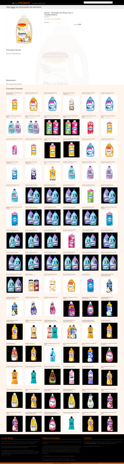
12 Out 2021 (88, 253)
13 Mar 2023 (12, 299)
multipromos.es (109, 463)
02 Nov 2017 (31, 298)
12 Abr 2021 (69, 231)
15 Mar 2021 (31, 139)
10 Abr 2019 (88, 299)
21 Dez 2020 (69, 208)
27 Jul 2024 (50, 163)
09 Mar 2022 (12, 275)
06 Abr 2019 (69, 299)
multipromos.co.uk (118, 463)
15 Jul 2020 (107, 368)
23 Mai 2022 (88, 93)
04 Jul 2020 (69, 367)
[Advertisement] (98, 20)
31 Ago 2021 (50, 253)
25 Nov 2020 (50, 208)
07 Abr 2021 (50, 231)
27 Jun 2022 (50, 93)
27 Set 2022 (50, 275)
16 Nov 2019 (107, 321)
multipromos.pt (101, 463)
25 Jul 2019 (31, 117)
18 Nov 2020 (12, 414)
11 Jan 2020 (31, 344)
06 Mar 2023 (107, 276)
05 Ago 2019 (31, 322)
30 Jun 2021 (12, 253)
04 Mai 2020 (31, 367)
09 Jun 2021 (107, 231)
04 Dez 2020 (31, 414)
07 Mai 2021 (50, 140)
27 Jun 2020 (50, 367)
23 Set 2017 (88, 275)
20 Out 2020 (50, 391)
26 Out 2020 (12, 94)
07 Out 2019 (69, 322)
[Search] (111, 2)
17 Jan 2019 (88, 162)
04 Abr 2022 (31, 93)
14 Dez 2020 (107, 117)
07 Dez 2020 (69, 413)
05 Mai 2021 (88, 231)
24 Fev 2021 (12, 231)
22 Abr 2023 (69, 275)
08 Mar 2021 (12, 139)
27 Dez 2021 (107, 93)
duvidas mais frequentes (90, 443)
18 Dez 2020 (88, 414)
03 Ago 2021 (31, 253)
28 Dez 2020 (107, 414)
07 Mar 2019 (107, 162)
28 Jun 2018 (12, 117)
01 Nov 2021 (107, 139)
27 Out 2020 (107, 391)
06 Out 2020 (69, 117)
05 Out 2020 (88, 117)
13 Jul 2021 (69, 139)
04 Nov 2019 (88, 322)
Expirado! (58, 19)
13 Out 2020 (31, 208)
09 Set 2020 (12, 390)
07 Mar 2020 (69, 345)
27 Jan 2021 (88, 208)
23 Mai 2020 (50, 117)
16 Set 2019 (50, 322)
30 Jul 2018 (68, 162)
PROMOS (24, 3)
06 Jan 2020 (50, 345)
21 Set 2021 (69, 253)
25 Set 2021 (88, 139)
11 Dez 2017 (50, 298)
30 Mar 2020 (12, 367)
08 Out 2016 (31, 275)
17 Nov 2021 (107, 253)
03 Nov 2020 (88, 391)
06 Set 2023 (69, 94)
